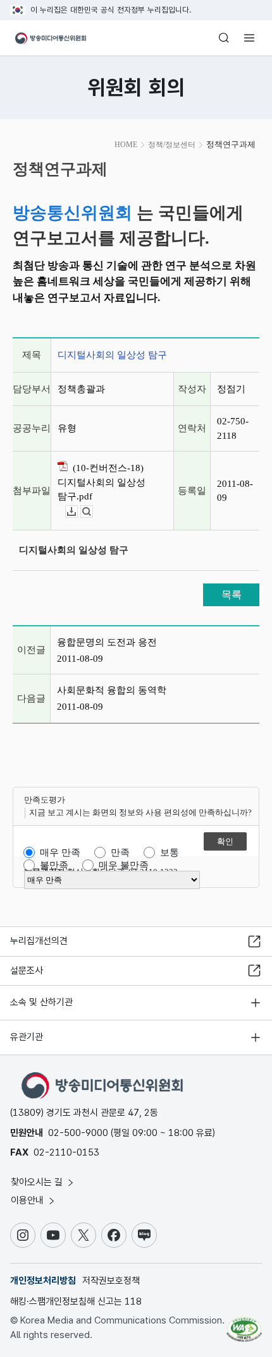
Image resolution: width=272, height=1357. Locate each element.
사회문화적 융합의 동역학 (111, 690)
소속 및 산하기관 (41, 1002)
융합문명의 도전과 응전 (107, 642)
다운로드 (77, 511)
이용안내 (28, 1200)
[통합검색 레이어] (224, 38)
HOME (125, 144)
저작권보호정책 (111, 1280)
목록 (231, 594)
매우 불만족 (124, 865)
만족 (120, 852)
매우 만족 (60, 852)
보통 (169, 852)
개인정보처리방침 (43, 1280)
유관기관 (26, 1037)
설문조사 (26, 970)
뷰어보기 (92, 511)
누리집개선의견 (39, 941)
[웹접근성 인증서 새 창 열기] (244, 1324)
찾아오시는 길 (38, 1182)
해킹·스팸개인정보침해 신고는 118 (76, 1301)
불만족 (54, 865)
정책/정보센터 (171, 144)
